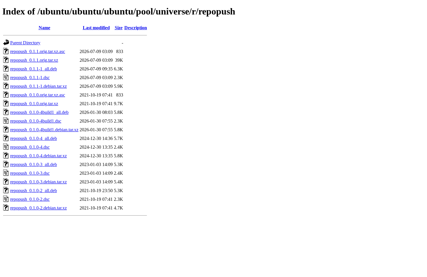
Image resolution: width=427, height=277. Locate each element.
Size (119, 27)
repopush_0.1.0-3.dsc (30, 173)
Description (135, 27)
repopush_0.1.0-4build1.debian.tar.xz (44, 129)
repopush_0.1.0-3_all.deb (33, 164)
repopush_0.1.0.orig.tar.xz (34, 103)
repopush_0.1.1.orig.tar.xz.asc (37, 51)
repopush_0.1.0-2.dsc (30, 199)
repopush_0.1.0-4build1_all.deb (39, 112)
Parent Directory (25, 42)
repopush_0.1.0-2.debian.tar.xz (38, 207)
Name (44, 27)
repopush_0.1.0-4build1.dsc (35, 121)
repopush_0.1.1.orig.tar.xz (34, 60)
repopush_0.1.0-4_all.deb (33, 138)
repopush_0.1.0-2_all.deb (33, 190)
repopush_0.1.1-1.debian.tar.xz (38, 86)
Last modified (96, 27)
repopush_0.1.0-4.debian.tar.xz (38, 155)
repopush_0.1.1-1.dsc (30, 77)
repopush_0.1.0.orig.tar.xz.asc (37, 94)
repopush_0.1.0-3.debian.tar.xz (38, 181)
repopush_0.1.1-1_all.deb (33, 68)
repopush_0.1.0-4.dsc (30, 147)
